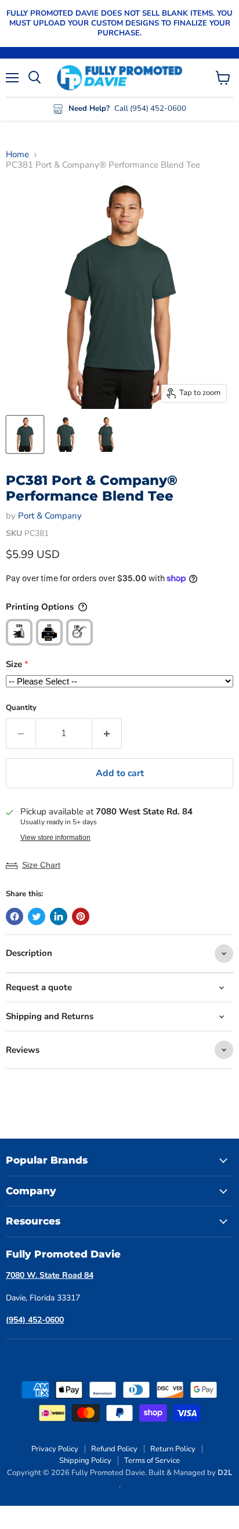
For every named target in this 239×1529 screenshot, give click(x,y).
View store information (55, 838)
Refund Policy (114, 1449)
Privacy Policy (54, 1449)
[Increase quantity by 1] (107, 733)
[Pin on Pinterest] (80, 916)
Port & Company (50, 515)
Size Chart (41, 864)
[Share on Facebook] (14, 916)
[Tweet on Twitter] (36, 916)
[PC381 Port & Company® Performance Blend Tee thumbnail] (25, 434)
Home (17, 155)
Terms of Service (152, 1460)
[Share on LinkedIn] (58, 916)
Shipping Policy (85, 1460)
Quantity (21, 708)
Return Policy (172, 1449)
